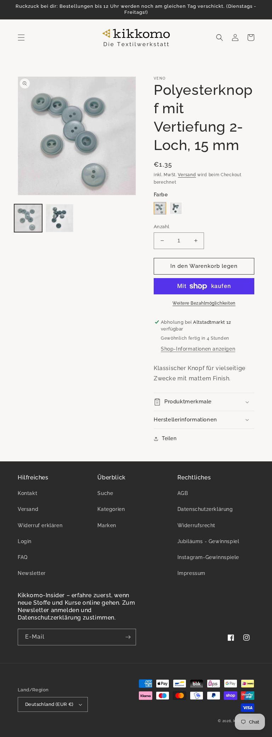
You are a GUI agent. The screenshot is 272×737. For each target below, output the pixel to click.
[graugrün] (160, 208)
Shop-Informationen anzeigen (198, 349)
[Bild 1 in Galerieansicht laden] (28, 218)
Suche (105, 493)
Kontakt (27, 493)
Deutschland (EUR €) (49, 704)
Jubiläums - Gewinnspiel (208, 541)
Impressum (191, 573)
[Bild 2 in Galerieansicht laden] (60, 218)
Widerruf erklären (40, 525)
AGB (182, 493)
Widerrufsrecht (196, 525)
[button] (21, 37)
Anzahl (161, 226)
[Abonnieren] (128, 637)
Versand (187, 174)
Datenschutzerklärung (205, 509)
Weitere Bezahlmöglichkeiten (204, 303)
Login (25, 541)
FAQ (23, 557)
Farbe (161, 194)
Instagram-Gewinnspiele (208, 557)
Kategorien (111, 509)
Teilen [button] (169, 438)
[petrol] (176, 208)
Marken (106, 525)
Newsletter (32, 573)
